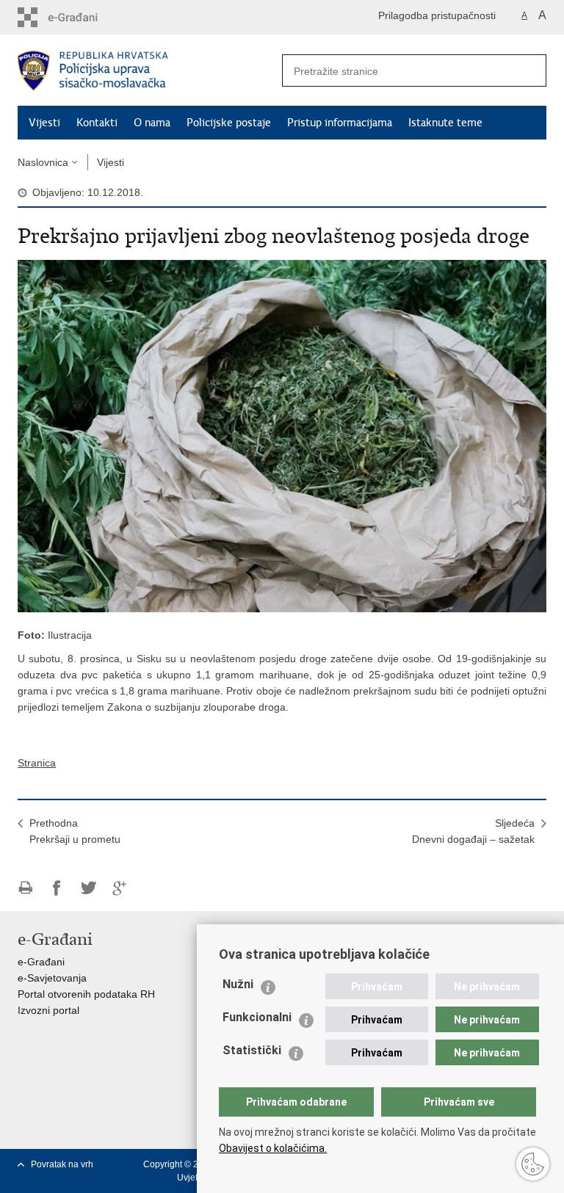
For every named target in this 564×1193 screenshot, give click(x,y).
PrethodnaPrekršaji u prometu (74, 831)
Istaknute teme (445, 122)
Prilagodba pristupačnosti (437, 15)
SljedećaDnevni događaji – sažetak (473, 831)
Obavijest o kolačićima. (273, 1148)
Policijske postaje (229, 122)
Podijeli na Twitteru (88, 888)
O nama (152, 122)
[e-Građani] (80, 17)
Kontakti (97, 122)
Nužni (238, 984)
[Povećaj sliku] (282, 435)
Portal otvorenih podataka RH (86, 994)
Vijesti (44, 122)
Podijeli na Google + (120, 888)
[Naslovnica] (150, 71)
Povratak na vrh (62, 1164)
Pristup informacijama (339, 122)
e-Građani (41, 962)
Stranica (37, 763)
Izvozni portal (48, 1010)
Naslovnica (43, 162)
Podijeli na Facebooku (57, 888)
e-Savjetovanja (52, 978)
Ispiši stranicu (25, 888)
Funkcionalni (257, 1017)
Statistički (252, 1050)
